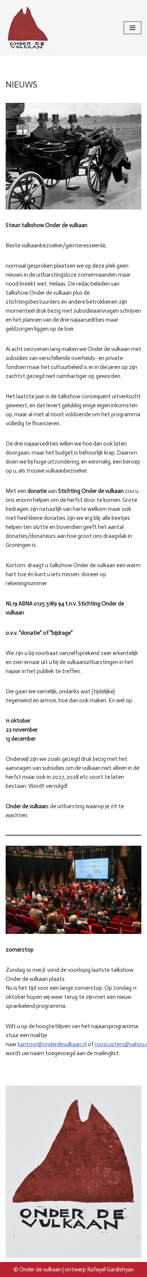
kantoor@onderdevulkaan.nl (52, 1044)
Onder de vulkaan (40, 1269)
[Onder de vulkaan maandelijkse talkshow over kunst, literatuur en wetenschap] (28, 27)
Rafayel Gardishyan (110, 1269)
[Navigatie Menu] (132, 27)
